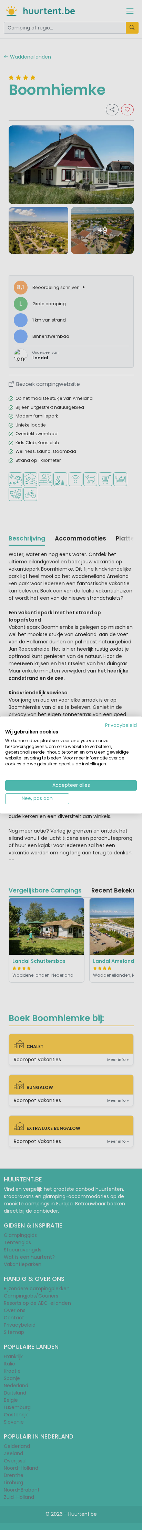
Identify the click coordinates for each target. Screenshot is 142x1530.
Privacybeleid (121, 725)
